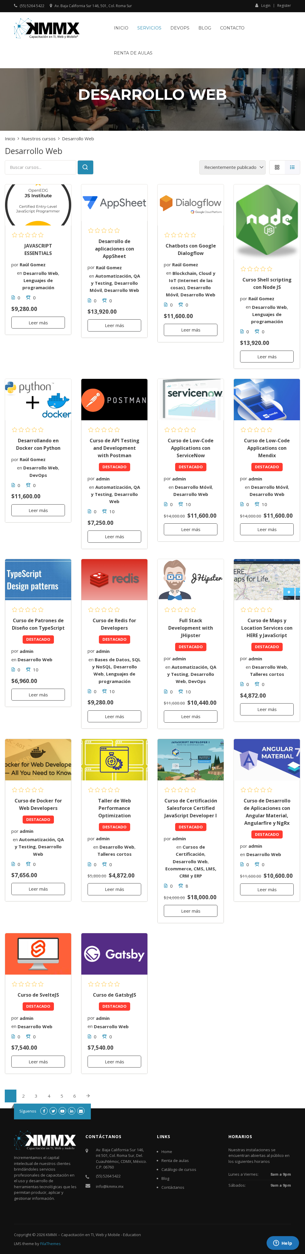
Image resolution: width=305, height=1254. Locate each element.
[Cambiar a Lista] (292, 167)
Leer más (38, 323)
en (19, 273)
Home (166, 1151)
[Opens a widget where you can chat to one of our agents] (282, 1243)
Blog (204, 28)
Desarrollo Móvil (193, 487)
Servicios (149, 28)
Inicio (121, 28)
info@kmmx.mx (110, 1186)
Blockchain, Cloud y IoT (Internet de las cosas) (192, 280)
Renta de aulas (133, 53)
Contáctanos (172, 1187)
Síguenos (27, 1111)
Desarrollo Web (40, 273)
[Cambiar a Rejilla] (277, 167)
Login (265, 5)
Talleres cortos (267, 674)
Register (284, 5)
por (14, 264)
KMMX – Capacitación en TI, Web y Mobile (83, 1234)
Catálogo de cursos (178, 1169)
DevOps (179, 28)
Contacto (232, 28)
